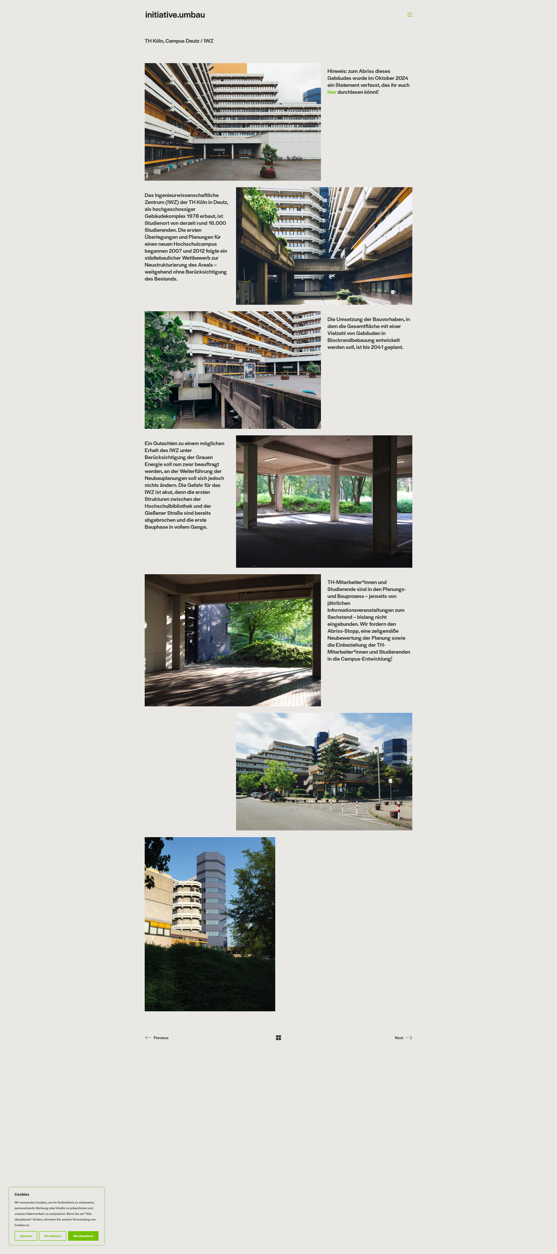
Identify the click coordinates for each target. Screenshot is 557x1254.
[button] (409, 15)
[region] (56, 1216)
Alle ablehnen (52, 1236)
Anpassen (26, 1236)
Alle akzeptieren (83, 1236)
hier (331, 91)
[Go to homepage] (175, 14)
